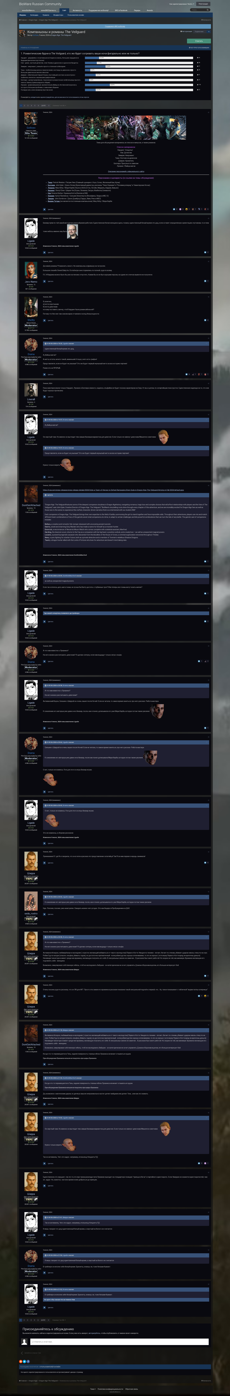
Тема (92, 1389)
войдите (34, 97)
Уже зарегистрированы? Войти (181, 4)
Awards (150, 10)
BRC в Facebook (121, 10)
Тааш (50, 182)
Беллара (51, 185)
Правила (46, 15)
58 (199, 62)
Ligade (31, 241)
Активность (77, 10)
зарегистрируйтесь (47, 97)
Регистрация (203, 4)
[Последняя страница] (49, 105)
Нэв (49, 193)
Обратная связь (131, 1389)
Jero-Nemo (31, 281)
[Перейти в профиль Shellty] (31, 307)
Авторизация (187, 31)
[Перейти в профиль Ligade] (31, 228)
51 (199, 74)
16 (208, 31)
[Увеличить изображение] (126, 127)
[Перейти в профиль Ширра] (31, 861)
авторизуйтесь (94, 1333)
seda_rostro (31, 913)
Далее (43, 105)
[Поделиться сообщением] (208, 112)
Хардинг (51, 190)
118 (199, 84)
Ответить (199, 41)
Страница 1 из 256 (59, 105)
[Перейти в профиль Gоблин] (22, 33)
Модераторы (58, 15)
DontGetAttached (31, 505)
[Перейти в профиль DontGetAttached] (31, 493)
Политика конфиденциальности (110, 1389)
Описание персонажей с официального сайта (126, 171)
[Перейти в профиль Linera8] (31, 389)
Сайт (64, 10)
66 (199, 57)
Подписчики (199, 31)
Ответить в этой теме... (43, 1342)
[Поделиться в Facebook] (28, 1361)
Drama (65, 420)
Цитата (50, 209)
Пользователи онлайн (76, 15)
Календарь (34, 15)
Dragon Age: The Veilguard (61, 35)
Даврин (51, 199)
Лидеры (137, 10)
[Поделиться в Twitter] (24, 1361)
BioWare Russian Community (40, 4)
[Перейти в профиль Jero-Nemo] (31, 270)
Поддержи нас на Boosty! (99, 10)
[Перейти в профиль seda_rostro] (31, 901)
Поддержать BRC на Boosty (115, 26)
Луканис (51, 188)
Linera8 (31, 399)
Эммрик (51, 196)
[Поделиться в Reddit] (20, 1361)
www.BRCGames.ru (48, 10)
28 (199, 70)
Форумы (22, 15)
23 (199, 80)
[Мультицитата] (44, 209)
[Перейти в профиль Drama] (31, 344)
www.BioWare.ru (28, 10)
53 (199, 89)
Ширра (31, 873)
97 (199, 66)
